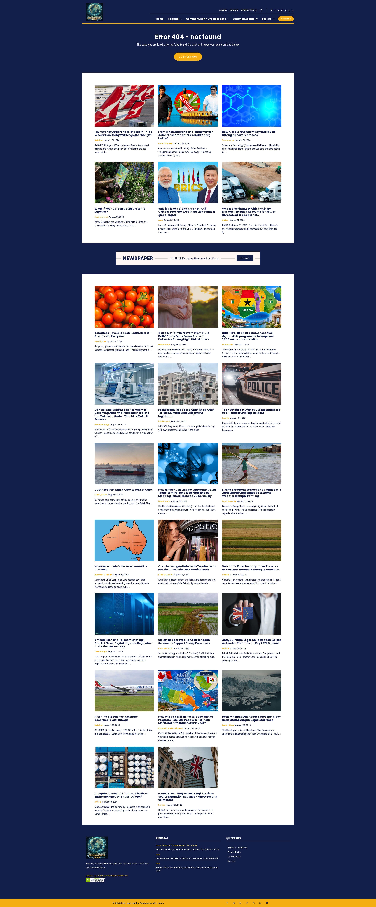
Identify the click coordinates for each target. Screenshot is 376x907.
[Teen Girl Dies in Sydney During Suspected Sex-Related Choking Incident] (251, 384)
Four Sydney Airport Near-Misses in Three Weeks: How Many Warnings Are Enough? (123, 133)
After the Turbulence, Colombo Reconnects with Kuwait (116, 718)
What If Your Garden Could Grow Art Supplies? (120, 210)
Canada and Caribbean (170, 728)
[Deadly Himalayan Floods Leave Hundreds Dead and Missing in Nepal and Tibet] (251, 690)
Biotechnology (102, 424)
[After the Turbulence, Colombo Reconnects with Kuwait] (124, 690)
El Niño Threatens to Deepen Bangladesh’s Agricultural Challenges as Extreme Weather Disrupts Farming (251, 493)
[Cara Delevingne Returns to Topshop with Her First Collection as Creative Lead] (188, 540)
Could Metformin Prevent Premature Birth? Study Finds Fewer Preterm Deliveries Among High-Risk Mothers (183, 336)
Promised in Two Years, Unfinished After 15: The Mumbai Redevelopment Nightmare (186, 413)
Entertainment (165, 143)
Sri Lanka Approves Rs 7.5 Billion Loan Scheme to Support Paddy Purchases (184, 641)
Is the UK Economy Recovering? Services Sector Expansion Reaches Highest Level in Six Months (187, 797)
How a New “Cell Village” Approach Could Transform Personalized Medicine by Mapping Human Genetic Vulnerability (187, 493)
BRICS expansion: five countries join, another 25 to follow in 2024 (187, 849)
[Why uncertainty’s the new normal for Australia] (124, 540)
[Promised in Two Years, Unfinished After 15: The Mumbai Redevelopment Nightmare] (188, 384)
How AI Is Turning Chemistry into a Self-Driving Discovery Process (249, 133)
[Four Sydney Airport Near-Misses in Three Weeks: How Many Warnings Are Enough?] (124, 106)
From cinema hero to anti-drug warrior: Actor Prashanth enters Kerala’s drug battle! (185, 135)
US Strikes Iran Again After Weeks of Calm (124, 489)
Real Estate (164, 421)
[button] (260, 10)
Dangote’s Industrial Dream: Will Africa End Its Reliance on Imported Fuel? (122, 795)
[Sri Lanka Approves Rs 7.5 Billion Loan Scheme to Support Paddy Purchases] (188, 614)
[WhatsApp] (289, 10)
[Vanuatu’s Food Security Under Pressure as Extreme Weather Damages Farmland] (251, 540)
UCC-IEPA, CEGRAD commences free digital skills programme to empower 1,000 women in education (248, 336)
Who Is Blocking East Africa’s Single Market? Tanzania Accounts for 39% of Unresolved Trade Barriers (248, 212)
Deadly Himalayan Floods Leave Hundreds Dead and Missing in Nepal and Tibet (251, 718)
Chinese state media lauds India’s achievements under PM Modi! (187, 858)
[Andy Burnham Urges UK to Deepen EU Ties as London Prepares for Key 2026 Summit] (251, 614)
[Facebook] (271, 10)
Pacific (225, 418)
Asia (160, 220)
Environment (101, 217)
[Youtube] (292, 10)
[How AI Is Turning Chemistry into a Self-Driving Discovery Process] (251, 106)
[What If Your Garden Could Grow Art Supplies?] (124, 182)
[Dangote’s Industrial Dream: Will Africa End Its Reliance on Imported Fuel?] (124, 767)
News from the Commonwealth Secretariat (176, 845)
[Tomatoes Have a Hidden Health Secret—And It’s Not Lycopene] (124, 307)
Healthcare (100, 341)
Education (227, 344)
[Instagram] (275, 10)
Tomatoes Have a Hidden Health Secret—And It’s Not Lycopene (123, 334)
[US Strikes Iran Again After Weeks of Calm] (124, 463)
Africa (225, 220)
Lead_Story (101, 495)
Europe (225, 648)
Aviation (99, 140)
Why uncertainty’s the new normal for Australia (121, 567)
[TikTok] (282, 10)
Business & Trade (103, 575)
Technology (228, 140)
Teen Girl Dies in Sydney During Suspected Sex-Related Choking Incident (251, 411)
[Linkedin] (278, 10)
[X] (285, 10)
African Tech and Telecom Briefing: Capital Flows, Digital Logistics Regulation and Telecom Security (123, 643)
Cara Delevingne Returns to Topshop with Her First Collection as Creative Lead (187, 567)
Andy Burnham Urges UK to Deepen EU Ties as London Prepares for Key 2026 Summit (251, 641)
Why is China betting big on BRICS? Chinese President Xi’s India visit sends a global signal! (186, 212)
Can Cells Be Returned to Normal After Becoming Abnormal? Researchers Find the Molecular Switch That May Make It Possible (122, 414)
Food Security (229, 501)
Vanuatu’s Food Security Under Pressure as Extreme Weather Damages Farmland (250, 567)
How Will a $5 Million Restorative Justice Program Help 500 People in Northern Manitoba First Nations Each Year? (186, 720)
